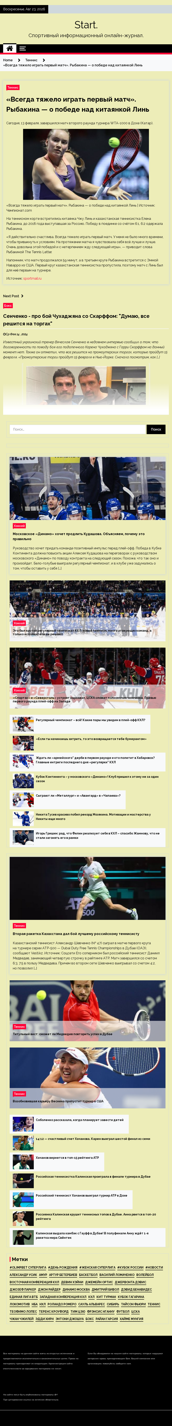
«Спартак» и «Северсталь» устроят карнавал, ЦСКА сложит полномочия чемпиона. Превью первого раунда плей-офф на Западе (84, 699)
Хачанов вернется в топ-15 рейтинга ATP (67, 1157)
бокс (90, 1319)
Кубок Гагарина (131, 1297)
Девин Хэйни (72, 1282)
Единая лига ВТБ (24, 1297)
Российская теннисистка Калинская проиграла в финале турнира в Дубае (93, 1176)
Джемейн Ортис (99, 1282)
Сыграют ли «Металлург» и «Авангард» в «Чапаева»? (78, 795)
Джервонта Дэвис (130, 1282)
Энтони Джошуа (70, 1319)
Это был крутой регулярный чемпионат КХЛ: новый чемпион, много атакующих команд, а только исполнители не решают (82, 632)
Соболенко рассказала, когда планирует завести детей (80, 1120)
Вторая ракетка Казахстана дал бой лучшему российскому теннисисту (76, 934)
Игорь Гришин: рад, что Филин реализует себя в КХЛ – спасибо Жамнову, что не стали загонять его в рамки (98, 835)
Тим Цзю (77, 1311)
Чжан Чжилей (22, 1319)
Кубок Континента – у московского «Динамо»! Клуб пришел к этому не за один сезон (97, 779)
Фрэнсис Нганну (101, 1311)
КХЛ (91, 1297)
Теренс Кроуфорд (54, 1311)
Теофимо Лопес (23, 1311)
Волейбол (145, 1275)
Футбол (122, 1311)
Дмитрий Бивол (105, 1289)
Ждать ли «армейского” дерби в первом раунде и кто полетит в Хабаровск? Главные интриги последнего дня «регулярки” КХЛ (95, 760)
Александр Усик (23, 1275)
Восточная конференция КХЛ (34, 1282)
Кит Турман (106, 1297)
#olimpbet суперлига (28, 1267)
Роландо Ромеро (62, 1304)
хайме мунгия (131, 1319)
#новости (154, 1267)
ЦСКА (135, 1311)
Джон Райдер (49, 1289)
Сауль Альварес (91, 1304)
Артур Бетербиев (63, 1275)
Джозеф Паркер (23, 1289)
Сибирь (113, 1304)
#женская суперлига (97, 1267)
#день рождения (62, 1267)
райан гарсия (107, 1319)
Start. (86, 25)
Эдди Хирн (44, 1319)
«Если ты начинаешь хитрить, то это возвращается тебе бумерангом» (91, 739)
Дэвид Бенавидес (136, 1289)
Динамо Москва (76, 1289)
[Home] (9, 48)
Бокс (8, 305)
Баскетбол (88, 1275)
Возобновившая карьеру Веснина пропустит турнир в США (58, 1101)
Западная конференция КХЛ (63, 1297)
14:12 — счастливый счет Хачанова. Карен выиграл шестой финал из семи (93, 1139)
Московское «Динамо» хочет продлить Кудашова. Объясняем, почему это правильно (79, 536)
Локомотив (20, 1304)
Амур (43, 1275)
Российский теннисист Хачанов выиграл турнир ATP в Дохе (81, 1195)
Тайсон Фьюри (133, 1304)
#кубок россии (130, 1267)
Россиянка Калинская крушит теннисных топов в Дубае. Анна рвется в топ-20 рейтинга (96, 1216)
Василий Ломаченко (116, 1275)
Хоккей (19, 526)
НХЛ (42, 1304)
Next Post (11, 296)
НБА (35, 1304)
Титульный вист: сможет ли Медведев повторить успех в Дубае (62, 1034)
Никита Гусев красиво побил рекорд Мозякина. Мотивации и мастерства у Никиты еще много (93, 817)
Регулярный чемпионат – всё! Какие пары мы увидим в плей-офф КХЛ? (90, 720)
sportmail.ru (32, 278)
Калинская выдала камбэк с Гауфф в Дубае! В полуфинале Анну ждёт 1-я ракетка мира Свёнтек (92, 1235)
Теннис (12, 87)
